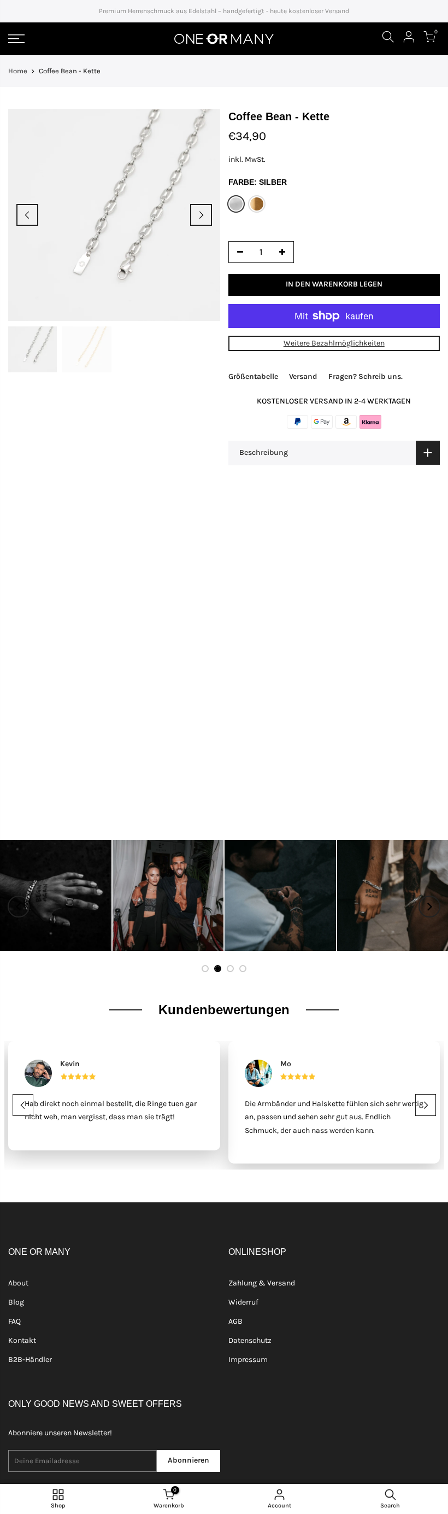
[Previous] (27, 215)
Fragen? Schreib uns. (365, 376)
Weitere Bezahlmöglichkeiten (334, 343)
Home (17, 71)
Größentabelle (253, 376)
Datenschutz (250, 1340)
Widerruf (243, 1302)
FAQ (14, 1321)
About (18, 1283)
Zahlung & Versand (261, 1283)
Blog (16, 1302)
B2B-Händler (30, 1359)
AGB (235, 1321)
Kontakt (22, 1340)
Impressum (248, 1359)
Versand (303, 376)
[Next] (201, 215)
